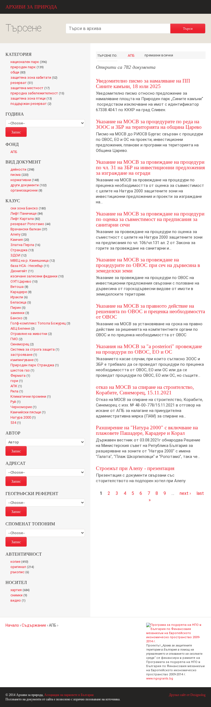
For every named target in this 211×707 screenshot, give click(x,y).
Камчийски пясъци (29, 412)
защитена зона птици (32, 98)
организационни (27, 190)
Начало (12, 625)
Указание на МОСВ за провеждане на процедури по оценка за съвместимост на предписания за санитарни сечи (150, 219)
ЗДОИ (19, 255)
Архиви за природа (31, 7)
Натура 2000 (24, 417)
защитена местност (31, 88)
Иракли (20, 297)
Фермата (21, 375)
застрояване (24, 355)
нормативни (25, 180)
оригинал (23, 567)
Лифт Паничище (28, 213)
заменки (21, 313)
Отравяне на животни (32, 334)
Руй (16, 402)
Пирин (19, 307)
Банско (19, 318)
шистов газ (23, 370)
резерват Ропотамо (31, 224)
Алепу (19, 234)
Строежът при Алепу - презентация (135, 468)
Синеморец (23, 344)
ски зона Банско (29, 208)
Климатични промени (31, 396)
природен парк (28, 67)
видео (19, 600)
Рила (17, 391)
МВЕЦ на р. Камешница (34, 260)
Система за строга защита (36, 349)
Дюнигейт (23, 271)
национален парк (29, 62)
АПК (17, 386)
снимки (20, 595)
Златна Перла (26, 245)
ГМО (18, 339)
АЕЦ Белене (23, 328)
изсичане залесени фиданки (38, 276)
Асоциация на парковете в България (69, 695)
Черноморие (24, 407)
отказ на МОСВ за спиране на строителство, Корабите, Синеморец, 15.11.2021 (145, 389)
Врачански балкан (29, 229)
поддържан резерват (32, 104)
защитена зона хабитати (35, 77)
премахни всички (159, 55)
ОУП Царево (25, 281)
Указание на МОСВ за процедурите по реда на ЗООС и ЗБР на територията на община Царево (149, 124)
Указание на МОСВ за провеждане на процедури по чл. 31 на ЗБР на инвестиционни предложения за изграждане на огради (150, 167)
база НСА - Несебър (31, 266)
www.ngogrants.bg (159, 678)
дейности (23, 169)
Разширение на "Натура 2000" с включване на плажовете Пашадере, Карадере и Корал (147, 430)
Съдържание (34, 625)
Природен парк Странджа (36, 365)
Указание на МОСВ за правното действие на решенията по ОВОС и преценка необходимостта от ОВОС (150, 311)
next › (185, 493)
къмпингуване (25, 360)
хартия (21, 590)
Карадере (22, 292)
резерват (22, 83)
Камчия (21, 240)
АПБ (131, 55)
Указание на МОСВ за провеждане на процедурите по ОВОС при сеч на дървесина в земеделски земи (148, 265)
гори (17, 381)
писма (20, 175)
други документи (29, 185)
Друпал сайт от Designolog (187, 695)
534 (16, 423)
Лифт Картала (26, 219)
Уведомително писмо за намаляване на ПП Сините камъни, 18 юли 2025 (143, 83)
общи (19, 72)
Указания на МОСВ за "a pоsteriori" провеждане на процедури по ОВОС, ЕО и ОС (149, 349)
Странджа (23, 250)
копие (20, 561)
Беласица (21, 302)
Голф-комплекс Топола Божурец (41, 323)
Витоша (20, 287)
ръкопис (20, 572)
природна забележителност (38, 93)
